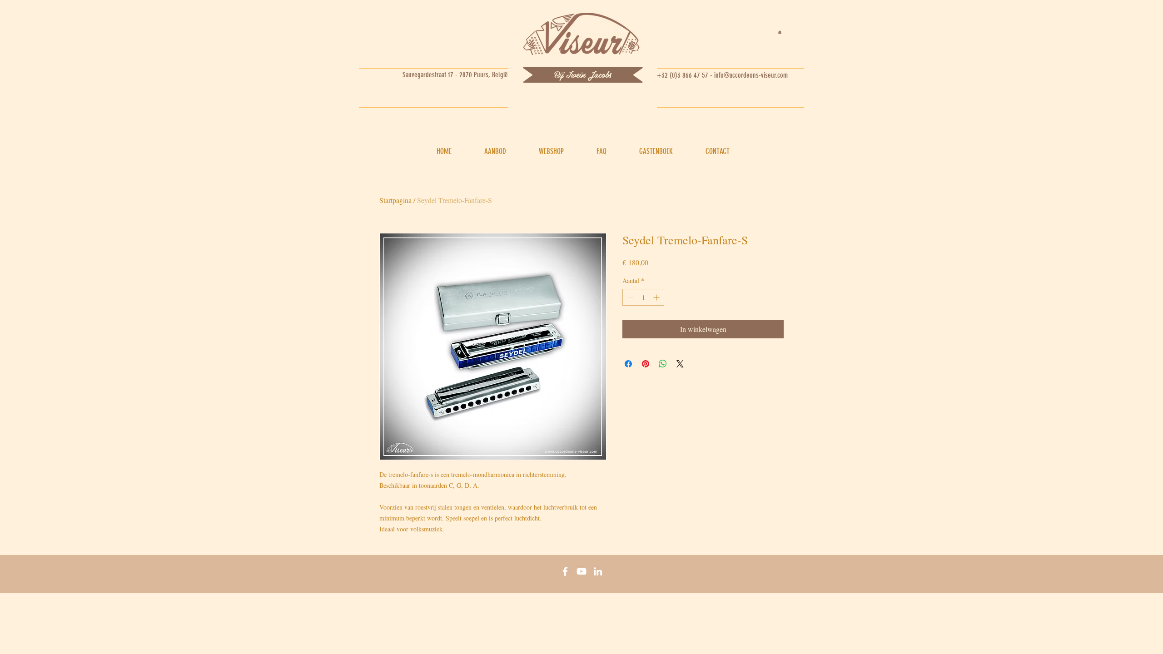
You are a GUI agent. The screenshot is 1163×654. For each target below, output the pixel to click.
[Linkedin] (598, 571)
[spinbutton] (643, 297)
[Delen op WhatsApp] (662, 363)
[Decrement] (629, 297)
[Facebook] (565, 571)
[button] (779, 32)
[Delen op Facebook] (628, 363)
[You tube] (581, 571)
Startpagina (395, 200)
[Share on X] (680, 363)
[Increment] (657, 297)
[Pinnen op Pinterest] (645, 363)
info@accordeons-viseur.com (751, 75)
